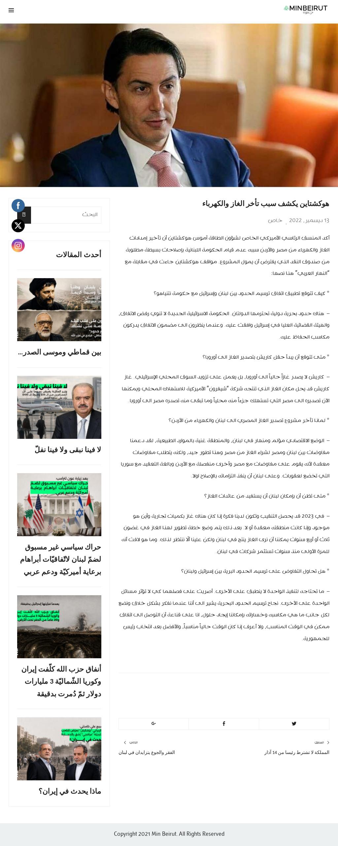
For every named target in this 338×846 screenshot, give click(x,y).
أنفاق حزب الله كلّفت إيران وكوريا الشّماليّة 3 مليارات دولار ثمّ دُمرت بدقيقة (61, 682)
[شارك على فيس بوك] (224, 724)
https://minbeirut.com (270, 703)
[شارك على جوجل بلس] (154, 724)
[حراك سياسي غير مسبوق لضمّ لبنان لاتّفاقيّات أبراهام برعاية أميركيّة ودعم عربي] (59, 504)
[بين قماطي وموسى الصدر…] (59, 309)
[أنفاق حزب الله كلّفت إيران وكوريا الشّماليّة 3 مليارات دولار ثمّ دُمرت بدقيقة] (59, 626)
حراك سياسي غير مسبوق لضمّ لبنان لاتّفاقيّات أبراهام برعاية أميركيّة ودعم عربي (60, 560)
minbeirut (290, 687)
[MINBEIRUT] (223, 9)
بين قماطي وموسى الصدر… (59, 352)
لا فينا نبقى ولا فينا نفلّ (68, 450)
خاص (275, 220)
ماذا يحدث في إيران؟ (70, 792)
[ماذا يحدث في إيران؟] (59, 748)
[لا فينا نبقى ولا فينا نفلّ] (59, 407)
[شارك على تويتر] (294, 724)
